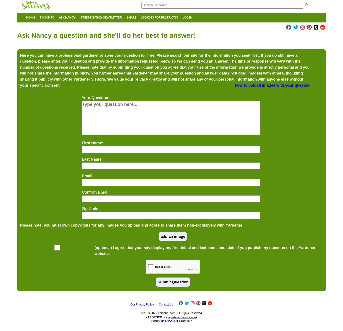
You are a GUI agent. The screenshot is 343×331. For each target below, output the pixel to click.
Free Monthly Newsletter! (101, 17)
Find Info (47, 17)
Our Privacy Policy (142, 304)
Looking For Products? (159, 17)
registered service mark (182, 317)
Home (30, 17)
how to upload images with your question (272, 85)
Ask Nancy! (67, 17)
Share (131, 17)
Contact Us (166, 304)
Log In (187, 17)
